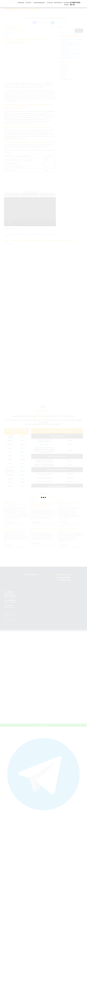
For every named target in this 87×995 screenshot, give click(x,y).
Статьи (50, 2)
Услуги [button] (28, 2)
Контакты (58, 2)
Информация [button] (39, 2)
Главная (20, 2)
